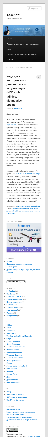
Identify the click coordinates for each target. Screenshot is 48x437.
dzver (9, 327)
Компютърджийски (32, 206)
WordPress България (15, 400)
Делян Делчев (12, 379)
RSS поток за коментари (17, 397)
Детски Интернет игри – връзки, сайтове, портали (22, 56)
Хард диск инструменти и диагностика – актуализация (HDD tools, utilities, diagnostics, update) (16, 90)
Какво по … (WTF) (14, 296)
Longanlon (11, 330)
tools (12, 211)
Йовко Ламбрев (13, 382)
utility (17, 211)
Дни (8, 377)
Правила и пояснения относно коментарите (23, 44)
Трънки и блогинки (14, 355)
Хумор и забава (13, 307)
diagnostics (17, 208)
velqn (9, 338)
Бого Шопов (12, 368)
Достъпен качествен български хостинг (22, 420)
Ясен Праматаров (14, 360)
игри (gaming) (12, 310)
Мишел (9, 363)
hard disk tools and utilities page (28, 173)
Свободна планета (14, 352)
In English (20, 206)
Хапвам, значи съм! (15, 357)
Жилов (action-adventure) (17, 366)
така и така (11, 333)
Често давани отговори (15, 414)
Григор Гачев (12, 374)
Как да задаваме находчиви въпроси (21, 412)
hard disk (25, 208)
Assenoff (13, 15)
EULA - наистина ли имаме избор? (19, 417)
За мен (9, 49)
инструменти (35, 211)
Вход (9, 391)
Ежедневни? (12, 315)
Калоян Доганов (13, 341)
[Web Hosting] (24, 252)
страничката (11, 124)
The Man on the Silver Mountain (19, 336)
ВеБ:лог (10, 371)
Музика (9, 313)
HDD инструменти (13, 409)
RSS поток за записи (15, 394)
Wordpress (11, 294)
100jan (9, 325)
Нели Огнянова (13, 349)
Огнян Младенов (13, 344)
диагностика (24, 211)
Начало (10, 39)
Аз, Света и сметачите (16, 347)
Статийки (10, 304)
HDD (31, 208)
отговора (11, 213)
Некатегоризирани (14, 302)
